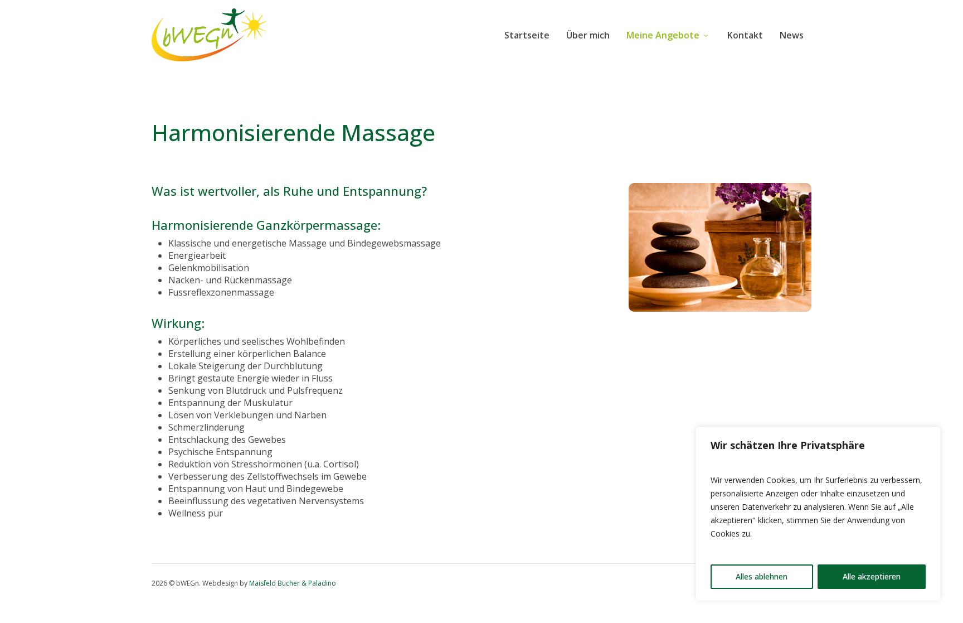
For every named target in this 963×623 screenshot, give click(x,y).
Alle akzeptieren (872, 576)
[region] (818, 514)
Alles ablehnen (761, 576)
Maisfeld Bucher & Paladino (292, 583)
